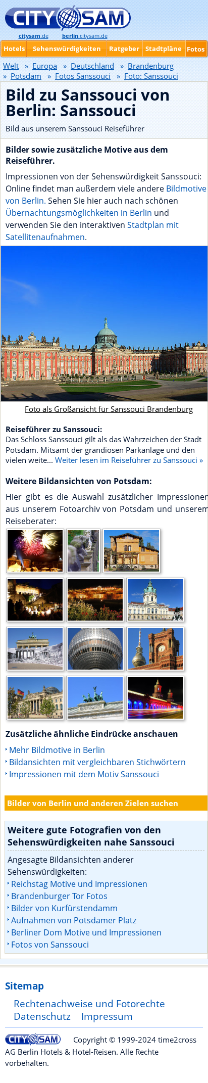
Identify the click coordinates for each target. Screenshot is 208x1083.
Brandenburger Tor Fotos (59, 896)
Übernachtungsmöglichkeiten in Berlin (79, 212)
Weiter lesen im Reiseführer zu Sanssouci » (129, 460)
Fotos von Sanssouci (50, 944)
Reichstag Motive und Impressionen (79, 883)
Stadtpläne (163, 48)
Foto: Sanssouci (151, 76)
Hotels (14, 48)
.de (33, 35)
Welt (11, 66)
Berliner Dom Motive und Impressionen (86, 932)
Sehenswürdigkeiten (67, 48)
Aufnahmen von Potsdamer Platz (73, 920)
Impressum (107, 1016)
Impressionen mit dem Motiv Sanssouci (84, 774)
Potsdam (26, 76)
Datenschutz (42, 1016)
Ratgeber (124, 48)
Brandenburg (151, 66)
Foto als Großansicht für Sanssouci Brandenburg (109, 409)
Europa (44, 66)
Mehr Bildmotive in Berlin (57, 750)
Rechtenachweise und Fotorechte (89, 1003)
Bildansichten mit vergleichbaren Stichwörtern (97, 762)
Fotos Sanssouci (83, 76)
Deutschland (92, 66)
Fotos (195, 49)
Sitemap (24, 985)
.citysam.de (85, 35)
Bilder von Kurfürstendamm (64, 908)
